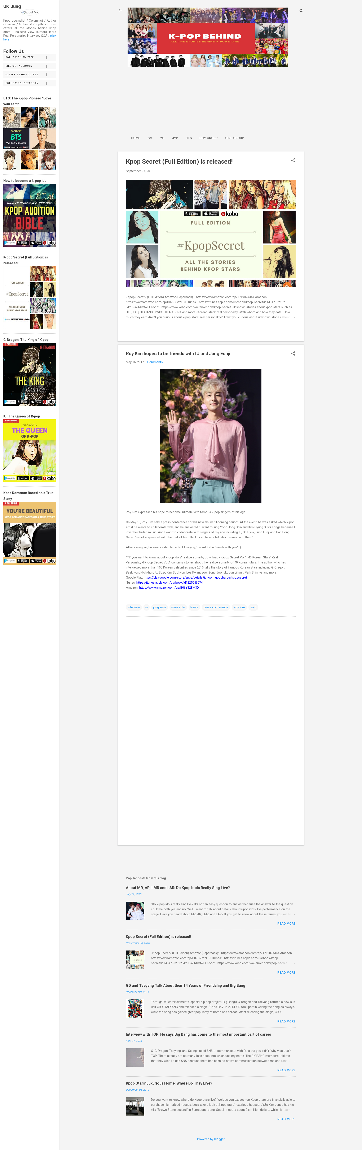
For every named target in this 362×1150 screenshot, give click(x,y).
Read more (286, 924)
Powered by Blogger (211, 1139)
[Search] (301, 11)
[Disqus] (210, 673)
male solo (178, 607)
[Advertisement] (187, 99)
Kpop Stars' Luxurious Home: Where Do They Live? (169, 1083)
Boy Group (208, 138)
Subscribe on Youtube (22, 74)
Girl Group (234, 138)
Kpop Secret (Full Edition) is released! (179, 161)
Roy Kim (239, 607)
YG (162, 138)
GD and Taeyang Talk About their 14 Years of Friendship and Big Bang (185, 985)
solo (253, 607)
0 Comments (154, 362)
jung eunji (159, 607)
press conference (216, 607)
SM (150, 138)
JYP (175, 138)
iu (146, 607)
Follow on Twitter (19, 57)
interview (134, 607)
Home (135, 138)
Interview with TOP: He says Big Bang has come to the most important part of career (198, 1034)
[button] (293, 161)
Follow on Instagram (22, 83)
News (194, 607)
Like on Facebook (18, 66)
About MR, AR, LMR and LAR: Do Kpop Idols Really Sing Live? (178, 887)
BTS (189, 138)
